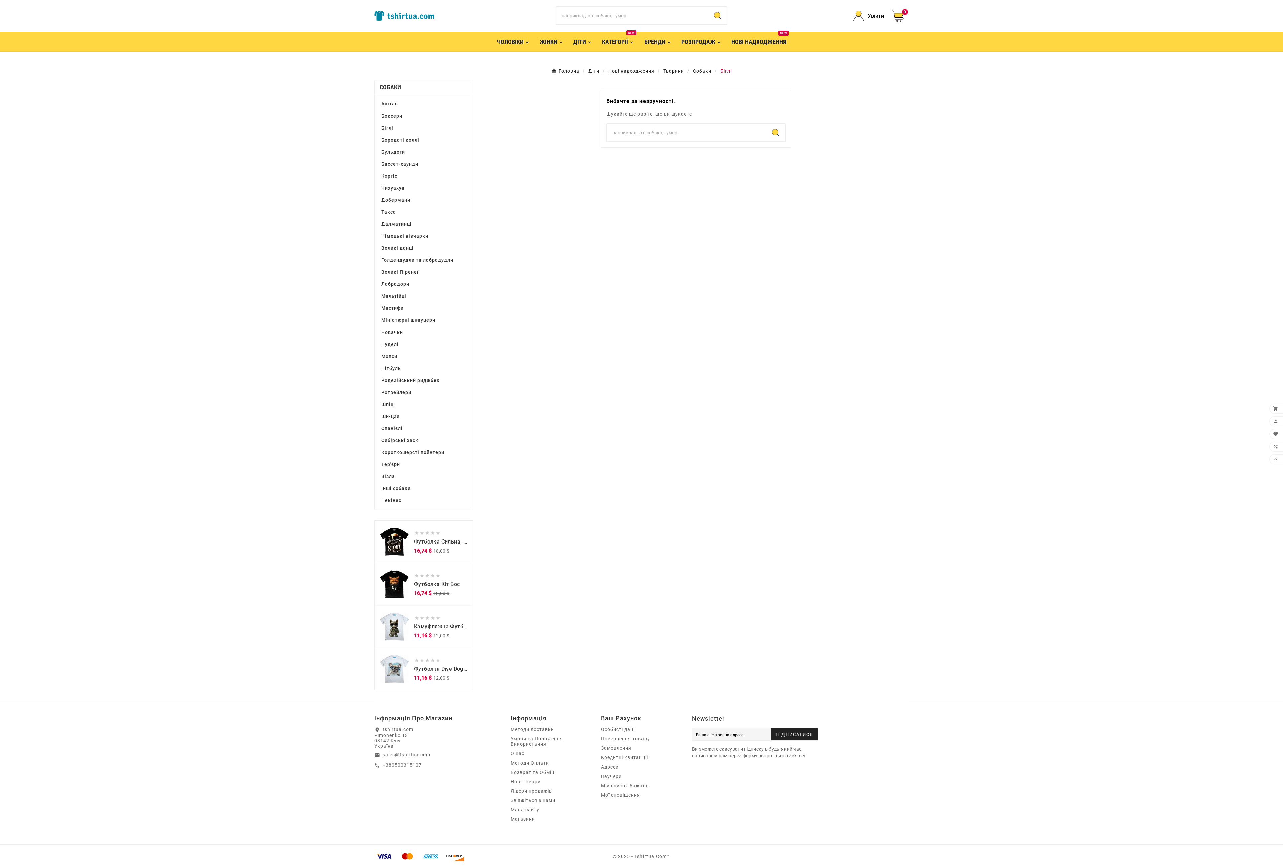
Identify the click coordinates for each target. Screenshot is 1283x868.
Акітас (389, 103)
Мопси (389, 356)
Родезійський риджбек (410, 380)
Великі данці (397, 248)
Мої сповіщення (620, 795)
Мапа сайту (525, 809)
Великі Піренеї (400, 272)
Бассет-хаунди (399, 164)
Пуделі (390, 344)
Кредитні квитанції (624, 757)
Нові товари (526, 781)
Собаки (390, 87)
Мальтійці (393, 296)
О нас (517, 753)
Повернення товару (625, 738)
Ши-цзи (390, 416)
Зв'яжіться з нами (533, 800)
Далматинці (396, 224)
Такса (388, 212)
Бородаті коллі (400, 140)
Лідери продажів (531, 791)
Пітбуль (391, 368)
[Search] (717, 15)
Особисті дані (618, 729)
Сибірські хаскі (400, 440)
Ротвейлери (396, 392)
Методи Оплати (530, 763)
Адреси (610, 767)
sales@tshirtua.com (406, 754)
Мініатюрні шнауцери (408, 320)
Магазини (523, 819)
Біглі (387, 128)
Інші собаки (396, 488)
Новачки (392, 332)
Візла (388, 476)
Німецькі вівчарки (404, 236)
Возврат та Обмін (532, 772)
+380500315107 (402, 765)
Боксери (391, 116)
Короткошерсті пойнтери (412, 452)
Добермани (395, 200)
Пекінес (391, 500)
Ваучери (611, 776)
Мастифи (392, 308)
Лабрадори (395, 284)
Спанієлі (392, 428)
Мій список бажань (625, 785)
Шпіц (387, 404)
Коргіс (389, 176)
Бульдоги (393, 152)
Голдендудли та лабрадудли (417, 260)
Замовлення (616, 748)
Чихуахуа (393, 188)
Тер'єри (390, 464)
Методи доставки (532, 729)
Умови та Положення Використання (537, 741)
